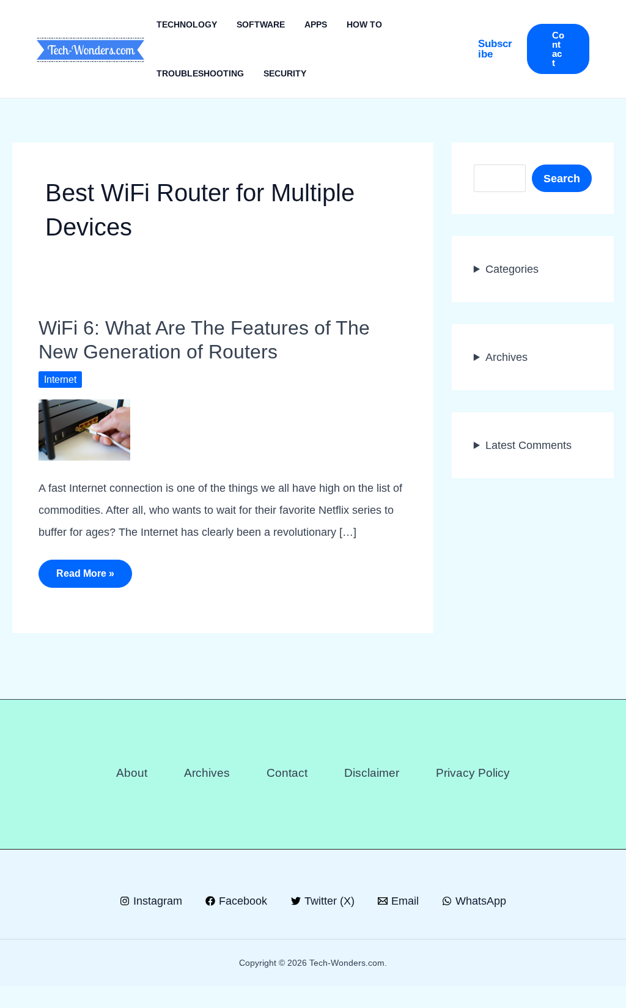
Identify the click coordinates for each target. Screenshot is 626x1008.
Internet (60, 379)
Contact (287, 772)
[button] (496, 49)
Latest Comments (528, 445)
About (131, 772)
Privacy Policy (473, 772)
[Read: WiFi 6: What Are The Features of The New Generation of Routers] (84, 429)
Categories (512, 269)
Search (561, 178)
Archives (506, 357)
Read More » (85, 578)
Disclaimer (371, 772)
